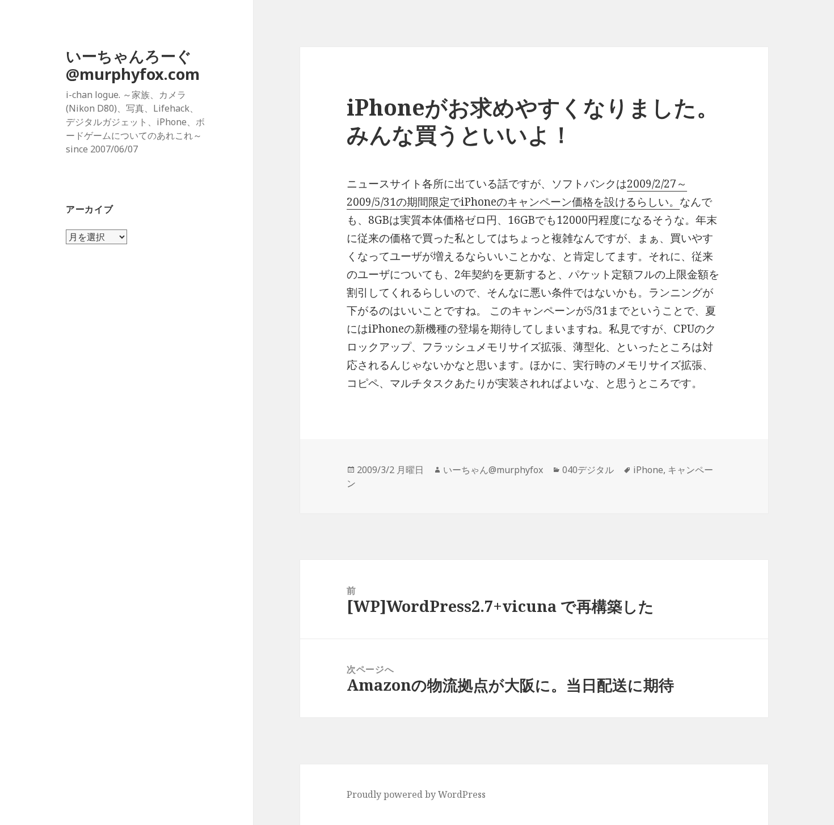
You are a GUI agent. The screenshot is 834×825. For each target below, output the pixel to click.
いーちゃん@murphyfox (493, 469)
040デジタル (588, 469)
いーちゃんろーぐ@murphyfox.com (133, 64)
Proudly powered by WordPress (416, 794)
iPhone (648, 469)
